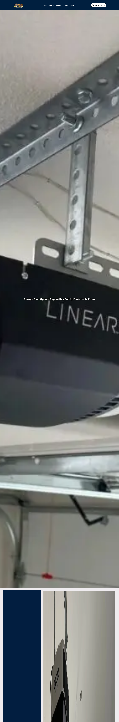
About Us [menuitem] (51, 5)
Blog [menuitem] (66, 5)
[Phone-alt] (116, 218)
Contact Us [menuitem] (73, 5)
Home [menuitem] (44, 5)
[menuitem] (59, 5)
